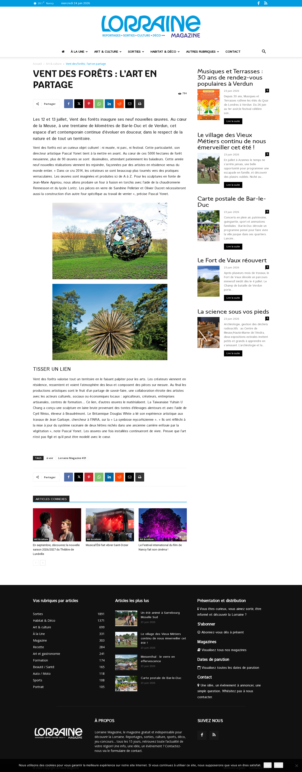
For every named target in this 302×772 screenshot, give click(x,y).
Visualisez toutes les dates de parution (230, 667)
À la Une (77, 52)
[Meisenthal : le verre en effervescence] (126, 662)
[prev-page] (35, 563)
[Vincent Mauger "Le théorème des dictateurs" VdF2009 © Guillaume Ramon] (110, 322)
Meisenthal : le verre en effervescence (158, 659)
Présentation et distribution (221, 601)
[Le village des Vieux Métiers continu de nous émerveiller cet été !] (126, 639)
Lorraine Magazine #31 (72, 458)
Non (278, 765)
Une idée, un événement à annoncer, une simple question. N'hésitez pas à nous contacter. (229, 691)
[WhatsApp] (99, 103)
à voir (49, 458)
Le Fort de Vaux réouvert (232, 260)
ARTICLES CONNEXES (51, 499)
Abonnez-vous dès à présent (222, 632)
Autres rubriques (201, 52)
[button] (263, 52)
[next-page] (43, 563)
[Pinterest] (88, 103)
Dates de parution (213, 660)
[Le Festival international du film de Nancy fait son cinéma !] (163, 524)
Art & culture (106, 52)
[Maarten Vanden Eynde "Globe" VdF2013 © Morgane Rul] (110, 241)
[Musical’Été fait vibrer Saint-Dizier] (110, 524)
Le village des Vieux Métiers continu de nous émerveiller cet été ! (231, 141)
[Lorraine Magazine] (151, 26)
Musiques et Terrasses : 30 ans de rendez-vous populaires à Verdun (230, 77)
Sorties (134, 52)
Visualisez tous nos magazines (224, 650)
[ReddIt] (119, 103)
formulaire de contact (126, 751)
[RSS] (265, 3)
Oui (267, 765)
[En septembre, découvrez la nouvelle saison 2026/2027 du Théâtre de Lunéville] (57, 524)
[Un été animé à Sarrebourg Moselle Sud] (126, 618)
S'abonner (206, 624)
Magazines (206, 642)
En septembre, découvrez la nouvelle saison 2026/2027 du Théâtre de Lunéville (56, 549)
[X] (78, 103)
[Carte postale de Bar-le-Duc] (126, 683)
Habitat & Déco (163, 52)
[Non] (296, 765)
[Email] (129, 103)
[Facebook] (258, 3)
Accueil (37, 64)
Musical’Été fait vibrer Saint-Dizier (107, 545)
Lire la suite (233, 121)
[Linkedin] (109, 103)
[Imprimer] (139, 103)
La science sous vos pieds (233, 311)
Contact (233, 52)
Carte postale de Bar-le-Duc (231, 201)
